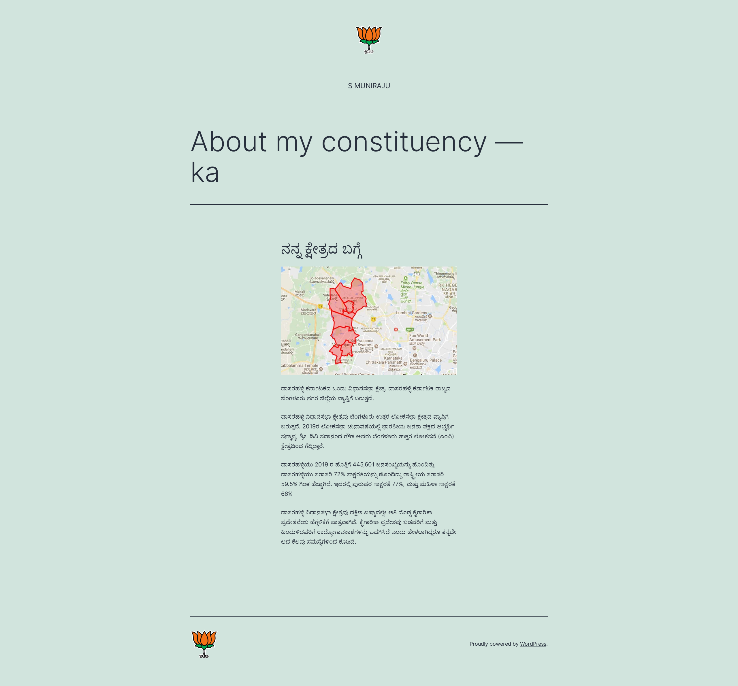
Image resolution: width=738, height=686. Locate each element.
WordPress (533, 644)
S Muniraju (369, 86)
